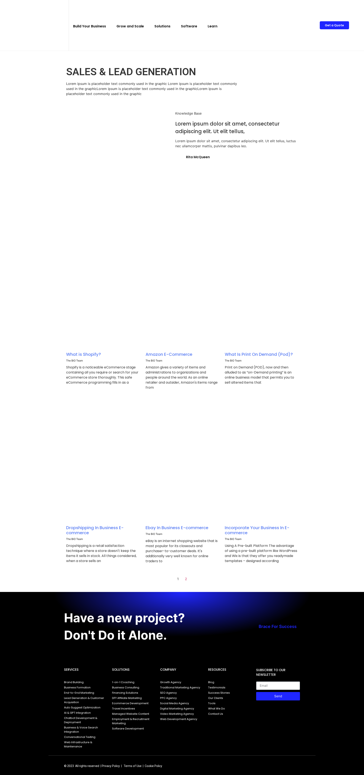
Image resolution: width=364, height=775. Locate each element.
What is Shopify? (83, 354)
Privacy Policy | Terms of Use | (123, 766)
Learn (212, 26)
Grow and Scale (130, 26)
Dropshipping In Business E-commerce (95, 530)
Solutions (162, 26)
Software (189, 26)
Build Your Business (89, 26)
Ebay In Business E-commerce (177, 528)
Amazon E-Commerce (169, 354)
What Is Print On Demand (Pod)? (259, 354)
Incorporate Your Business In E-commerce (257, 530)
